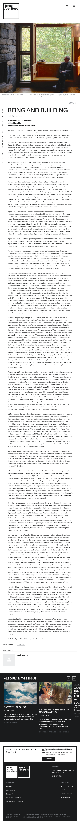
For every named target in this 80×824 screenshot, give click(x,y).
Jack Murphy (19, 116)
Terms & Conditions (67, 794)
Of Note (42, 706)
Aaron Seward (11, 722)
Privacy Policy (65, 797)
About (13, 798)
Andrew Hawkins (63, 732)
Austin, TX (21, 644)
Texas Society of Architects (15, 801)
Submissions (10, 790)
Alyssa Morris (47, 732)
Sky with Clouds (15, 707)
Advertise (9, 786)
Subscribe (48, 759)
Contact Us (9, 794)
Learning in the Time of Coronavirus (54, 711)
